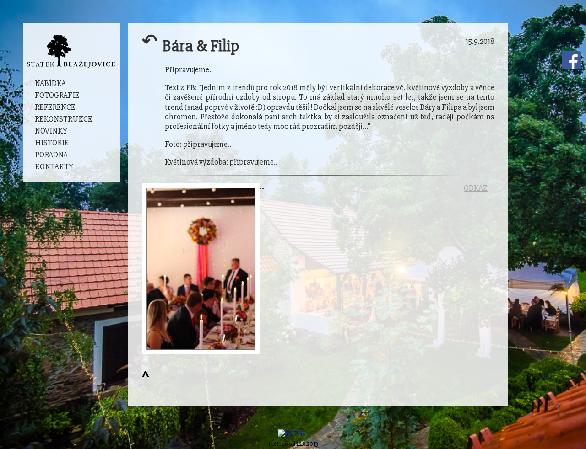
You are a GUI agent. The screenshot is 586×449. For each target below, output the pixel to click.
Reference (55, 107)
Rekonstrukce (63, 119)
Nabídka (50, 83)
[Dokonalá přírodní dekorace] (201, 268)
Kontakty (54, 166)
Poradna (51, 155)
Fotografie (57, 95)
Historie (52, 143)
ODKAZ (476, 188)
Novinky (51, 131)
